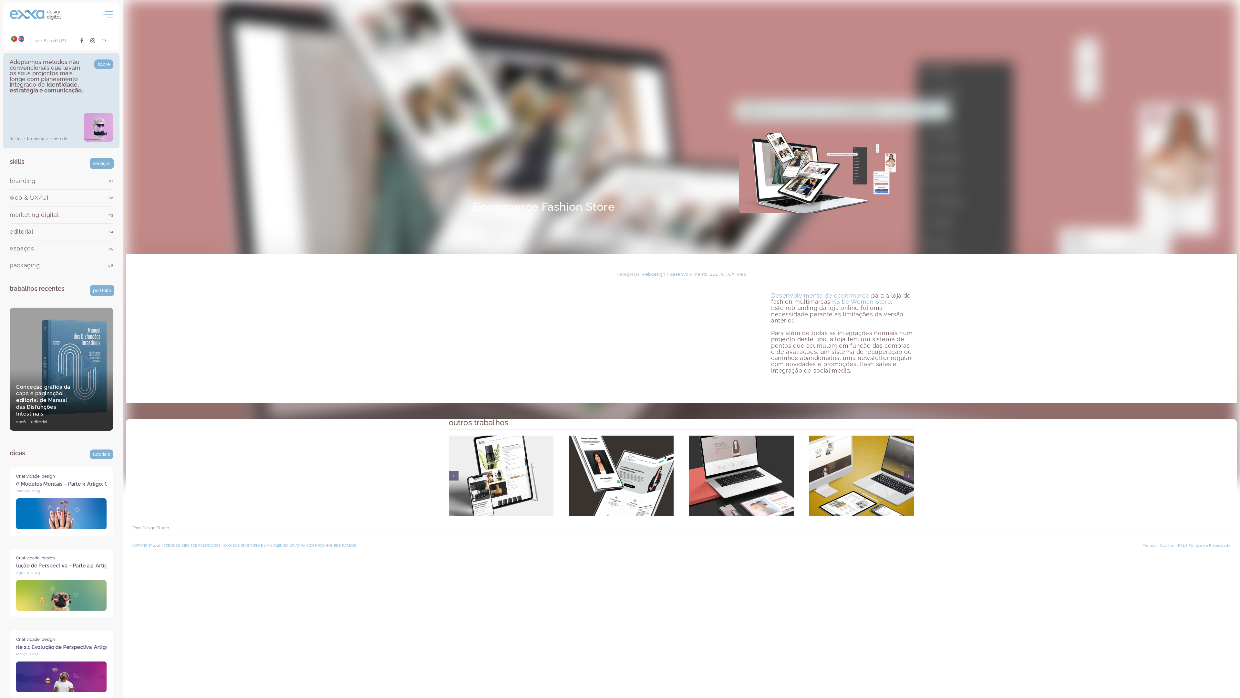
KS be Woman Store (861, 302)
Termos (1149, 546)
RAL (1181, 546)
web (741, 274)
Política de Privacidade (1210, 546)
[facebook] (81, 40)
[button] (454, 476)
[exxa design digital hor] (35, 12)
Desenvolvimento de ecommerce (820, 295)
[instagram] (92, 40)
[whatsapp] (104, 40)
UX (731, 274)
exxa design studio (241, 545)
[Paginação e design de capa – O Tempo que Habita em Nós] (61, 369)
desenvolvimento (689, 274)
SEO (714, 274)
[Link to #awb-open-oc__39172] (108, 14)
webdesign (654, 274)
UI (723, 274)
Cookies (1167, 546)
